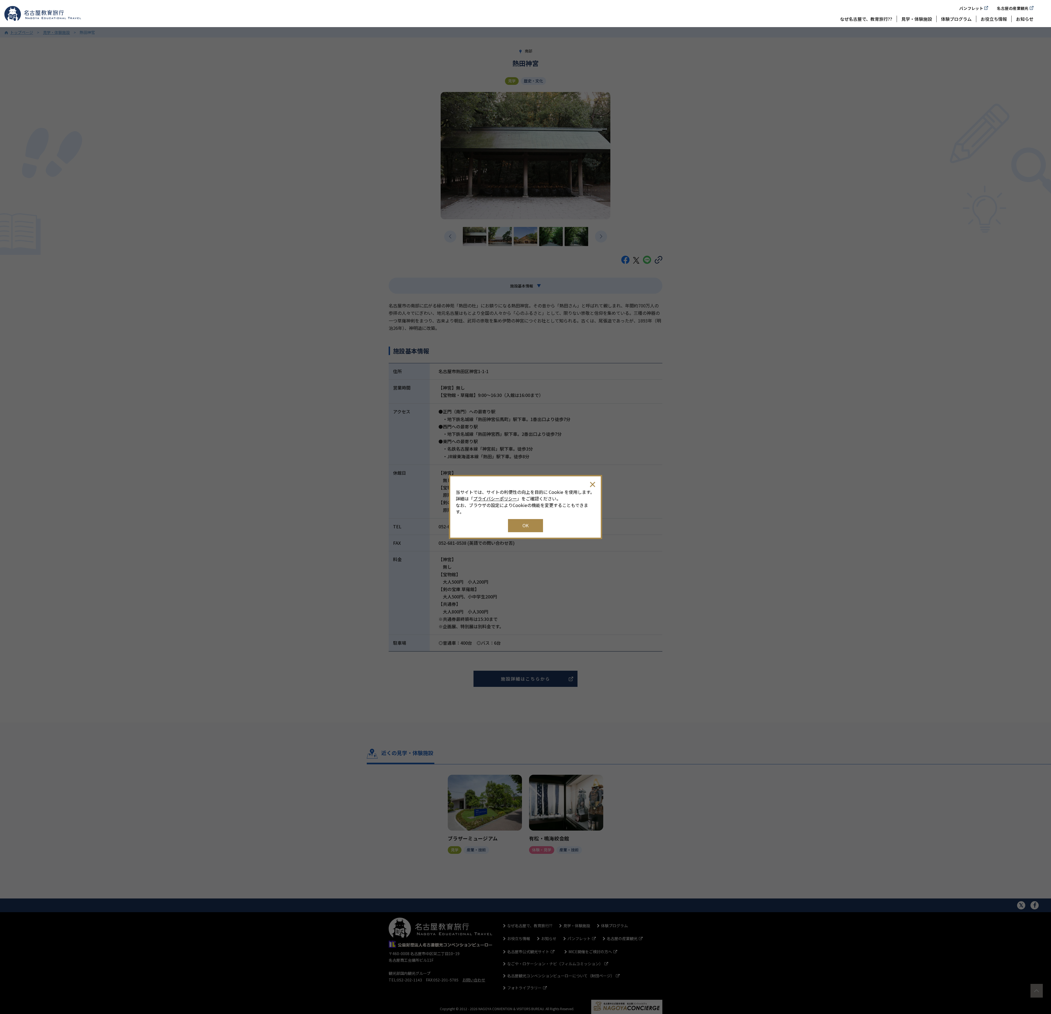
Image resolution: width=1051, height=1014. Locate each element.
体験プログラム (956, 19)
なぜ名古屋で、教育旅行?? (866, 19)
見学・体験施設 (916, 19)
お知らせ (1024, 19)
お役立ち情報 (994, 19)
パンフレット (971, 8)
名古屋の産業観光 (1012, 8)
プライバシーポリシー (495, 498)
